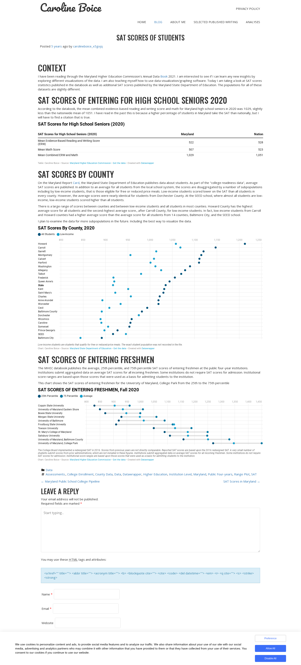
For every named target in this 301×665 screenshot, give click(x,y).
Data (49, 470)
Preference (270, 638)
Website (47, 623)
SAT (254, 474)
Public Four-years (220, 474)
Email (46, 608)
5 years (56, 46)
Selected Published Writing (216, 22)
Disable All (270, 658)
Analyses (253, 22)
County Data (104, 474)
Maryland (199, 474)
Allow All (270, 648)
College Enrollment (80, 474)
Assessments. (56, 474)
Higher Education (155, 474)
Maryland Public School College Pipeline (70, 481)
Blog (158, 22)
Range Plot (242, 474)
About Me (178, 22)
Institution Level (180, 474)
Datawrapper (132, 474)
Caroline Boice (70, 7)
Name (47, 594)
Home (141, 22)
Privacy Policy (248, 9)
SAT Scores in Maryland (241, 481)
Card (76, 183)
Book (163, 76)
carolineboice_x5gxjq (88, 46)
